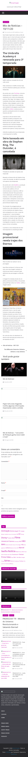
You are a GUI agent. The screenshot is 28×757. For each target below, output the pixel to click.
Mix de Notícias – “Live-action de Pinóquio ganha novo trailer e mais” (14, 435)
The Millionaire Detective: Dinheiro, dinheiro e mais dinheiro (14, 351)
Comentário (5, 461)
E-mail (3, 490)
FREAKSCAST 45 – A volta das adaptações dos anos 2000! (19, 674)
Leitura (8, 548)
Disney (22, 534)
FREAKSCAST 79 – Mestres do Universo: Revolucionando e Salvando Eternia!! (14, 622)
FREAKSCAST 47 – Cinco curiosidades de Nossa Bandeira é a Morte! (19, 654)
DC (20, 534)
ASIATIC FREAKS (5, 730)
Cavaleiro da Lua (8, 534)
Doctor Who (11, 538)
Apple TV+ (18, 531)
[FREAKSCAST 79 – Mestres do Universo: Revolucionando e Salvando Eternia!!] (14, 611)
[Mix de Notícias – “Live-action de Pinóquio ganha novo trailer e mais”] (14, 418)
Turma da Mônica (9, 563)
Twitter (11, 109)
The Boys (21, 561)
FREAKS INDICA (5, 726)
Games (11, 541)
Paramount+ (15, 554)
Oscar (17, 551)
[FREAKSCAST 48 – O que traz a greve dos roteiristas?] (6, 645)
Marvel (21, 547)
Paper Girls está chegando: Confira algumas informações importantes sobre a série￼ (13, 406)
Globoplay (16, 541)
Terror (12, 561)
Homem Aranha (8, 544)
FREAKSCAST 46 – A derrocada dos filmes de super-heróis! (19, 664)
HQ (22, 544)
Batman (2, 534)
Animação (5, 531)
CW (17, 534)
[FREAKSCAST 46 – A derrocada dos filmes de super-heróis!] (6, 665)
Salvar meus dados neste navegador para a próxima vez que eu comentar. (14, 510)
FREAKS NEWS (5, 22)
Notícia (11, 551)
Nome (3, 483)
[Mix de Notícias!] (14, 364)
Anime (12, 531)
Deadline (16, 185)
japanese (3, 547)
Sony (12, 557)
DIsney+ (4, 537)
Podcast (21, 554)
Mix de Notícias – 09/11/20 (11, 345)
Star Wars (19, 557)
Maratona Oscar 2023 (14, 547)
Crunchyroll (14, 534)
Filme (17, 537)
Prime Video (6, 557)
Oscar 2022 (21, 551)
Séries (7, 560)
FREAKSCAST (5, 541)
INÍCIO (3, 711)
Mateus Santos (20, 32)
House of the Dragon (17, 544)
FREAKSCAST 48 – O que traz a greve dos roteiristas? (19, 643)
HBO (20, 541)
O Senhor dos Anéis (7, 554)
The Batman (16, 561)
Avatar (22, 531)
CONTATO (3, 714)
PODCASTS (12, 615)
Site (2, 498)
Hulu (25, 544)
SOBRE (3, 717)
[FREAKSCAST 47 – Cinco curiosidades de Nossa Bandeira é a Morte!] (6, 655)
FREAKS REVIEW (5, 733)
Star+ (15, 557)
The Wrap (16, 93)
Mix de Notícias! (8, 379)
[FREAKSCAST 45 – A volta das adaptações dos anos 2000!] (6, 675)
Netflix (4, 551)
